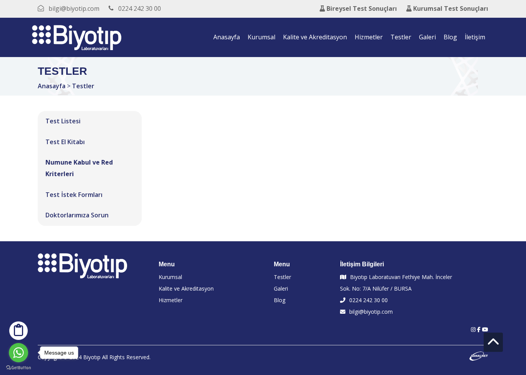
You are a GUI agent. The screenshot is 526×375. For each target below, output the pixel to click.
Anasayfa (226, 37)
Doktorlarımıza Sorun (77, 215)
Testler (400, 37)
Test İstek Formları (73, 194)
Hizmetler (369, 37)
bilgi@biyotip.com (371, 311)
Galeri (427, 37)
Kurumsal (261, 37)
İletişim (475, 37)
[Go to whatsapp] (18, 352)
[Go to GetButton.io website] (18, 367)
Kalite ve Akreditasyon (315, 37)
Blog (450, 37)
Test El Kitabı (65, 142)
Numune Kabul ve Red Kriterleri (79, 168)
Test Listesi (62, 121)
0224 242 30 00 (368, 300)
